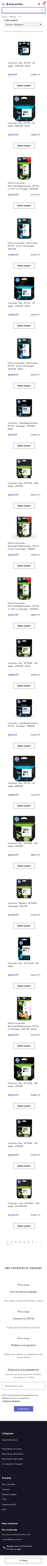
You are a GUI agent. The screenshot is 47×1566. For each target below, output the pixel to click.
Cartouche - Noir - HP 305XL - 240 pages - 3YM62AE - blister (22, 664)
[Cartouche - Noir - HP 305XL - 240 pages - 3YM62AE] (24, 1129)
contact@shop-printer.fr (12, 1539)
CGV (4, 1499)
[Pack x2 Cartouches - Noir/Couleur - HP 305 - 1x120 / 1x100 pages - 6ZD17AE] (24, 229)
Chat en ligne (15, 1549)
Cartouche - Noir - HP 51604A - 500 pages (23, 964)
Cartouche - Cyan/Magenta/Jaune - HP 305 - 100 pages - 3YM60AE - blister (23, 426)
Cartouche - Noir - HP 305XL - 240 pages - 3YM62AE (22, 1144)
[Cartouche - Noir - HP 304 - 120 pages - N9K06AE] (24, 769)
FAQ (4, 1509)
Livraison (6, 1489)
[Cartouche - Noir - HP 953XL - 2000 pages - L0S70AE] (24, 469)
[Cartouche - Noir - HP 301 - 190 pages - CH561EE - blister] (24, 289)
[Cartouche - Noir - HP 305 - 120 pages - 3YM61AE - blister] (24, 49)
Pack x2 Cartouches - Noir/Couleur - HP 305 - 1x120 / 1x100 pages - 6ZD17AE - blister (23, 366)
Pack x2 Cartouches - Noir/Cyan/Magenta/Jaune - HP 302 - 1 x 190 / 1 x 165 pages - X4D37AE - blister (24, 606)
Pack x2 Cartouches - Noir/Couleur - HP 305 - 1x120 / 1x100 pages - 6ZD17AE (23, 246)
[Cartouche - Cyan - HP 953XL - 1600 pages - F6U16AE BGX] (24, 1189)
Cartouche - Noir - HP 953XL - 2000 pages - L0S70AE (23, 484)
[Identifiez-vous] (38, 4)
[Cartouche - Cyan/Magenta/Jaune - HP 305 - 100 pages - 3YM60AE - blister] (24, 409)
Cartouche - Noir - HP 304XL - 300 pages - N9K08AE (22, 844)
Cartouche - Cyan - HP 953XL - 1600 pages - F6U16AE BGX (23, 1204)
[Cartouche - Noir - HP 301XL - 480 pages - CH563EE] (24, 1069)
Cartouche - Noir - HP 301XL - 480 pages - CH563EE (22, 1084)
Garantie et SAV (9, 1504)
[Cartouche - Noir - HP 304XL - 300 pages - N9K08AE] (24, 829)
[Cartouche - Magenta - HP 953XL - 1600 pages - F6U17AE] (24, 889)
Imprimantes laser (9, 1440)
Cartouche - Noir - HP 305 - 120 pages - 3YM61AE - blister (21, 64)
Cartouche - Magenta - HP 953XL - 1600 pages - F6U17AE (23, 904)
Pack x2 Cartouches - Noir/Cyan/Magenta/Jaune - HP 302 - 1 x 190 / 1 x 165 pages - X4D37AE (24, 186)
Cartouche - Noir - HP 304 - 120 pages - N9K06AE (21, 784)
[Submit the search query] (42, 10)
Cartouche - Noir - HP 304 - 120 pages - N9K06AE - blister (21, 124)
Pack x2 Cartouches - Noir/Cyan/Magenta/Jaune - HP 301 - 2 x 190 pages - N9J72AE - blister (24, 1026)
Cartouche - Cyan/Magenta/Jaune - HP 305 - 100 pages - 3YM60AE (23, 724)
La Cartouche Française (12, 1464)
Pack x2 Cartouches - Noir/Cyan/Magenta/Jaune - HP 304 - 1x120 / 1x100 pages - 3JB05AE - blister (24, 546)
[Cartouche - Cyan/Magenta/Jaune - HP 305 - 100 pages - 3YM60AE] (24, 709)
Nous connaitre (8, 1484)
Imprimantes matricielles (12, 1459)
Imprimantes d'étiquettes (12, 1454)
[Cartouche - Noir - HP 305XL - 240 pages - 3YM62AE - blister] (24, 649)
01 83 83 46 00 (25, 1546)
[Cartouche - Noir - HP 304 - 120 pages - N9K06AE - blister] (24, 109)
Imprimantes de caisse (12, 1449)
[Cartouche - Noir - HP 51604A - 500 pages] (24, 949)
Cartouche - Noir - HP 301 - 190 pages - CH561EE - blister (21, 304)
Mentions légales (9, 1494)
